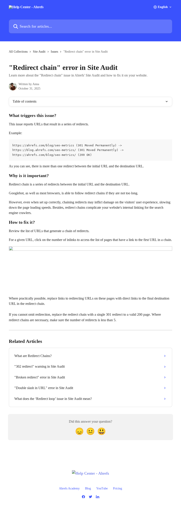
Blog (88, 488)
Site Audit (39, 51)
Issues (54, 51)
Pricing (117, 488)
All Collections (18, 51)
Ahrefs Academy (69, 488)
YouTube (102, 488)
